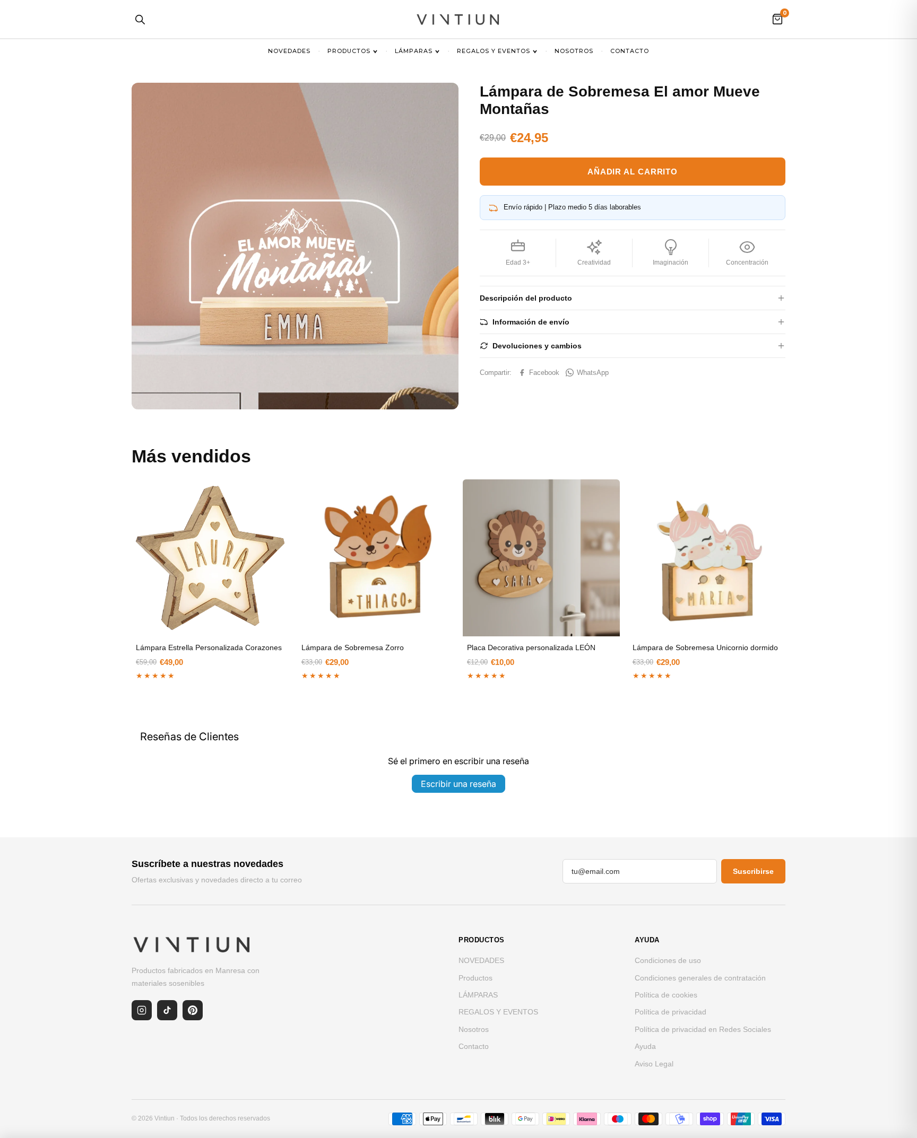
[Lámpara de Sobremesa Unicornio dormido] (706, 557)
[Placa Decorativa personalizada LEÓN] (541, 557)
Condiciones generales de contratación (700, 978)
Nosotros (574, 51)
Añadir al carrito (632, 171)
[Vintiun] (458, 19)
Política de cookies (666, 995)
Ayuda (645, 1046)
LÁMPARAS (413, 51)
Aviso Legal (654, 1064)
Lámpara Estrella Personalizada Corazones (209, 647)
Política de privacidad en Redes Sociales (703, 1029)
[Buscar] (140, 19)
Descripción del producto (526, 298)
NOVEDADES (289, 51)
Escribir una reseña (458, 783)
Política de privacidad (670, 1012)
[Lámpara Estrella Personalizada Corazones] (210, 557)
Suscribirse (753, 871)
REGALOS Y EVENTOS (493, 51)
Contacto (629, 51)
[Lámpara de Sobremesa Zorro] (375, 557)
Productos (348, 51)
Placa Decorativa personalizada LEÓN (531, 647)
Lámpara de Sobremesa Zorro (352, 647)
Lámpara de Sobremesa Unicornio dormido (705, 647)
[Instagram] (142, 1010)
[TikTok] (167, 1010)
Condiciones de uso (668, 960)
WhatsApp (593, 373)
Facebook (544, 373)
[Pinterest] (193, 1010)
